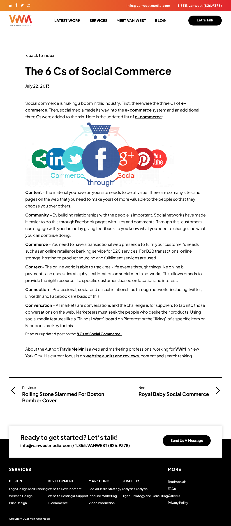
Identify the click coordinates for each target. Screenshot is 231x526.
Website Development (65, 489)
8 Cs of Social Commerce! (99, 333)
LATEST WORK (67, 20)
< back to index (39, 55)
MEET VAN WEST (131, 20)
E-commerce (58, 503)
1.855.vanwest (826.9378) (200, 5)
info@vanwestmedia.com (148, 5)
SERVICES (98, 20)
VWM (180, 348)
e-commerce (138, 109)
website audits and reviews (112, 355)
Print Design (18, 503)
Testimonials (177, 481)
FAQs (172, 488)
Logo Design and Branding (28, 489)
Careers (174, 495)
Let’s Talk (205, 20)
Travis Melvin (72, 348)
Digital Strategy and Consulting (145, 496)
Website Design (20, 496)
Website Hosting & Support (68, 496)
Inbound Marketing (103, 496)
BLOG (160, 20)
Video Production (102, 503)
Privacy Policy (178, 502)
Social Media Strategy (105, 489)
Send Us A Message (187, 440)
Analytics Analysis (135, 489)
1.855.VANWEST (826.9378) (102, 445)
